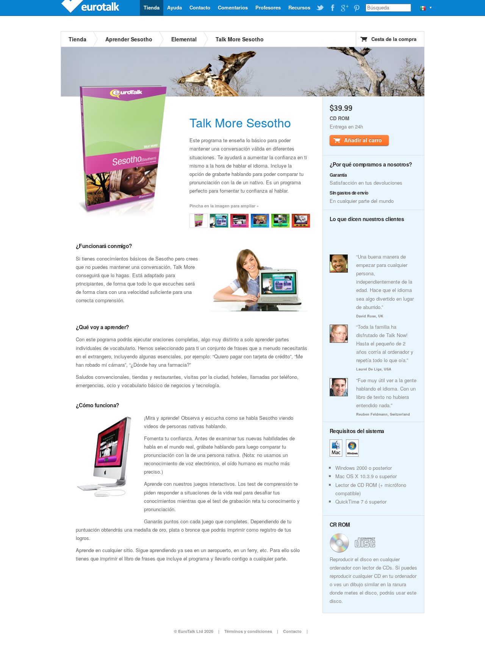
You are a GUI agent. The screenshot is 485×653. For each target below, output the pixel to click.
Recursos (299, 7)
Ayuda (174, 7)
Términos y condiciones (248, 631)
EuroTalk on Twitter (320, 8)
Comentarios (233, 7)
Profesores (268, 7)
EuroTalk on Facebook (332, 8)
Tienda (152, 7)
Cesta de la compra (393, 38)
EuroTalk (91, 7)
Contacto (199, 7)
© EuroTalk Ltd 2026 (193, 631)
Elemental (184, 39)
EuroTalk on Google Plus (344, 8)
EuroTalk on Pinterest (356, 8)
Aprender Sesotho (128, 39)
